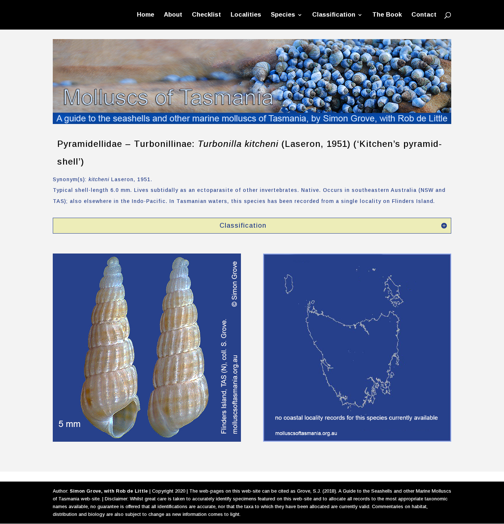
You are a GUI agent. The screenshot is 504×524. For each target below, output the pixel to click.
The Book (387, 15)
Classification (333, 15)
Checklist (206, 15)
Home (145, 15)
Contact (423, 15)
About (173, 15)
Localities (246, 15)
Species (283, 15)
